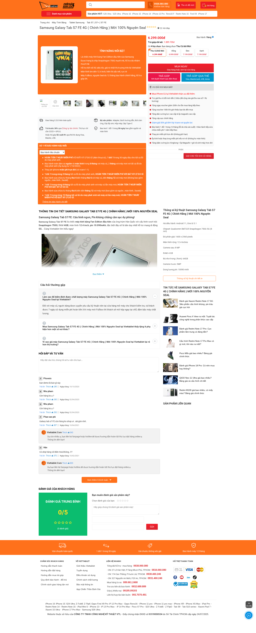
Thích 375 (51, 456)
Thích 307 (51, 425)
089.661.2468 (130, 582)
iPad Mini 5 (82, 606)
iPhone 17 (202, 14)
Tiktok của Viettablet (195, 577)
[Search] (90, 5)
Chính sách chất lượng (87, 580)
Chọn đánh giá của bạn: (103, 500)
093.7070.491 (139, 595)
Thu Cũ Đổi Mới (157, 52)
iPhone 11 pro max (163, 604)
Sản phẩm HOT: (95, 14)
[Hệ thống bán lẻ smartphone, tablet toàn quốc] (49, 5)
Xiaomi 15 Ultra (52, 609)
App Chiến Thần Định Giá (88, 589)
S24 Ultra (70, 604)
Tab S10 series (189, 606)
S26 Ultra (107, 14)
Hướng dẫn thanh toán (51, 566)
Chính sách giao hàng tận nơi (55, 584)
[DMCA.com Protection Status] (193, 584)
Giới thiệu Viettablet (85, 566)
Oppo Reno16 (130, 604)
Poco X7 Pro (138, 606)
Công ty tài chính (70, 128)
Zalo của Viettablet (189, 577)
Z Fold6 (79, 604)
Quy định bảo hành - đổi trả (54, 580)
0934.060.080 (159, 570)
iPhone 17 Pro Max (71, 609)
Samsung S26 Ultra (91, 609)
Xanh (201, 52)
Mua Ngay (181, 68)
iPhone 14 (146, 14)
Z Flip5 (168, 606)
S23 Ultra (149, 606)
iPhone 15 (136, 14)
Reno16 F (170, 14)
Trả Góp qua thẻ (198, 77)
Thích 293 (51, 412)
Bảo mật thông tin (84, 584)
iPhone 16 (126, 14)
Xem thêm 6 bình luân (97, 480)
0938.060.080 (161, 5)
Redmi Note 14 (52, 606)
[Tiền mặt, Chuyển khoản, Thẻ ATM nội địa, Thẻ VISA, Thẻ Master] (189, 569)
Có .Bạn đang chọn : (170, 46)
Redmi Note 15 (182, 14)
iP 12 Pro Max (115, 604)
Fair (120, 500)
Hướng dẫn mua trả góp (52, 575)
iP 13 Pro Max (107, 606)
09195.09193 (130, 590)
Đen (187, 52)
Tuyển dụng (82, 570)
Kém (118, 500)
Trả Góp (164, 77)
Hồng (173, 52)
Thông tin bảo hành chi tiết (54, 201)
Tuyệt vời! (127, 500)
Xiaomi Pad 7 (204, 606)
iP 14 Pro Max (123, 606)
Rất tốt (125, 500)
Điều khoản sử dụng (85, 575)
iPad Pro (206, 604)
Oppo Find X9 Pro (99, 604)
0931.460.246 (155, 578)
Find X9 (193, 14)
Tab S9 (177, 606)
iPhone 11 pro (145, 604)
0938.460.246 (153, 574)
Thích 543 (67, 432)
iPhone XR (179, 604)
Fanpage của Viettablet (176, 577)
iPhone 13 (94, 606)
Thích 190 (51, 387)
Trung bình (123, 500)
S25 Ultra (117, 14)
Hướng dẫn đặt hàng (50, 570)
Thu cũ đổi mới (187, 5)
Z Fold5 (159, 606)
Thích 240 (51, 399)
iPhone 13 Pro (158, 14)
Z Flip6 (87, 604)
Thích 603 (67, 463)
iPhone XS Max (193, 604)
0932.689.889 (139, 586)
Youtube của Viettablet (182, 577)
